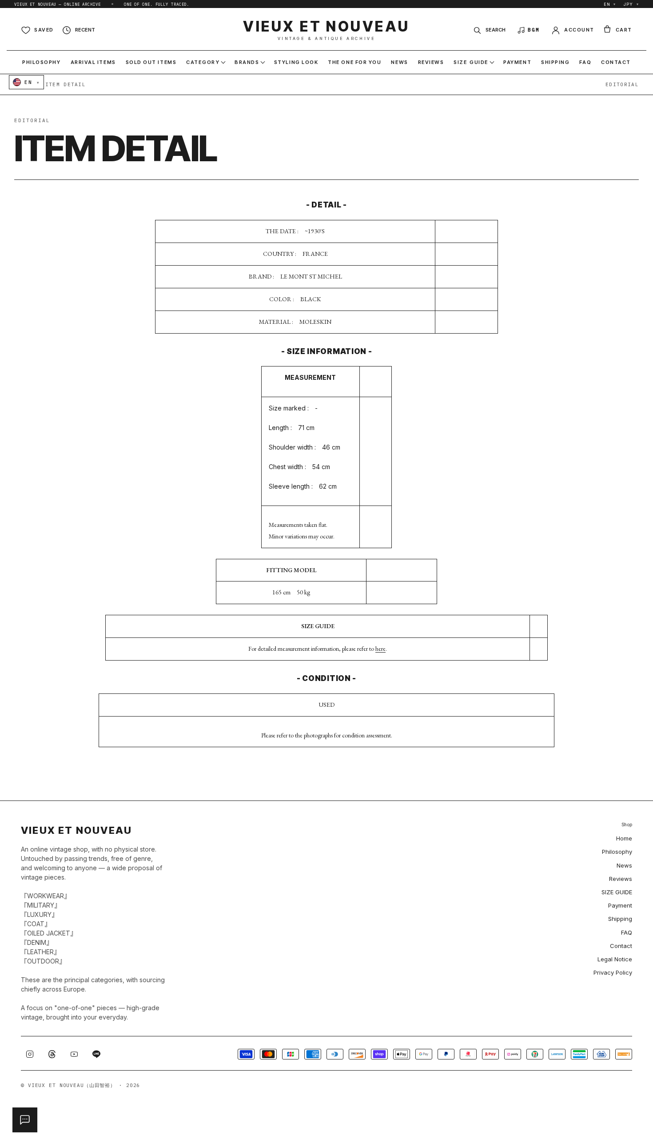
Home (624, 838)
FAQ (626, 932)
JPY (631, 4)
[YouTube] (74, 1054)
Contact (621, 945)
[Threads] (52, 1054)
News (624, 865)
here (380, 649)
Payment (620, 905)
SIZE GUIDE (616, 892)
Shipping (620, 918)
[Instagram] (30, 1054)
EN (610, 4)
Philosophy (617, 851)
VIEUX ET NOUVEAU (326, 30)
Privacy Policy (612, 972)
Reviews (620, 878)
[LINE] (96, 1054)
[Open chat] (24, 1119)
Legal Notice (614, 959)
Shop (626, 824)
